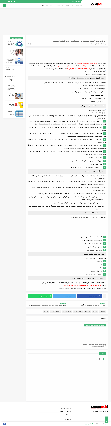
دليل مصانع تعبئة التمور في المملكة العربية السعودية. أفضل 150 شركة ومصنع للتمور (10, 70)
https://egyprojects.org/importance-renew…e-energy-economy (82, 285)
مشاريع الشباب (85, 66)
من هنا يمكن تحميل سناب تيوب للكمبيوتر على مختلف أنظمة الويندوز (9, 105)
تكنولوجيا (67, 5)
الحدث (81, 5)
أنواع (80, 311)
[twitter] (12, 1)
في (51, 311)
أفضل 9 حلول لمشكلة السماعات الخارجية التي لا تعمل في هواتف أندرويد (10, 88)
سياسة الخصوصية (64, 411)
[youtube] (9, 1)
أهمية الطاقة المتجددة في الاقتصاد (87, 63)
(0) (29, 44)
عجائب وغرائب (60, 5)
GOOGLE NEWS (76, 1)
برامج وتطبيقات (66, 311)
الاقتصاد (103, 37)
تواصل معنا (45, 5)
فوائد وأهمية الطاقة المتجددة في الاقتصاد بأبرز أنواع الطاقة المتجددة (94, 345)
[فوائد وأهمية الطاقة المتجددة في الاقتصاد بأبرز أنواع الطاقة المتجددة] (93, 335)
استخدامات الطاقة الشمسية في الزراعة (78, 68)
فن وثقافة (52, 5)
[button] (89, 296)
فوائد (57, 311)
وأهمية (45, 311)
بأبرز (74, 311)
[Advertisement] (55, 22)
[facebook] (15, 1)
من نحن (67, 416)
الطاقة (97, 37)
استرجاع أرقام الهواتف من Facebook (11, 95)
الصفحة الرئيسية (65, 408)
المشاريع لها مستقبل (64, 66)
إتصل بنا (67, 419)
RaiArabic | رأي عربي (90, 423)
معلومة (77, 5)
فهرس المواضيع (65, 414)
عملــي (72, 5)
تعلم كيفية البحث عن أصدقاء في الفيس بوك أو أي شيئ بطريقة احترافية (10, 62)
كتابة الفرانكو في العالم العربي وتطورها (10, 113)
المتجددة (87, 311)
